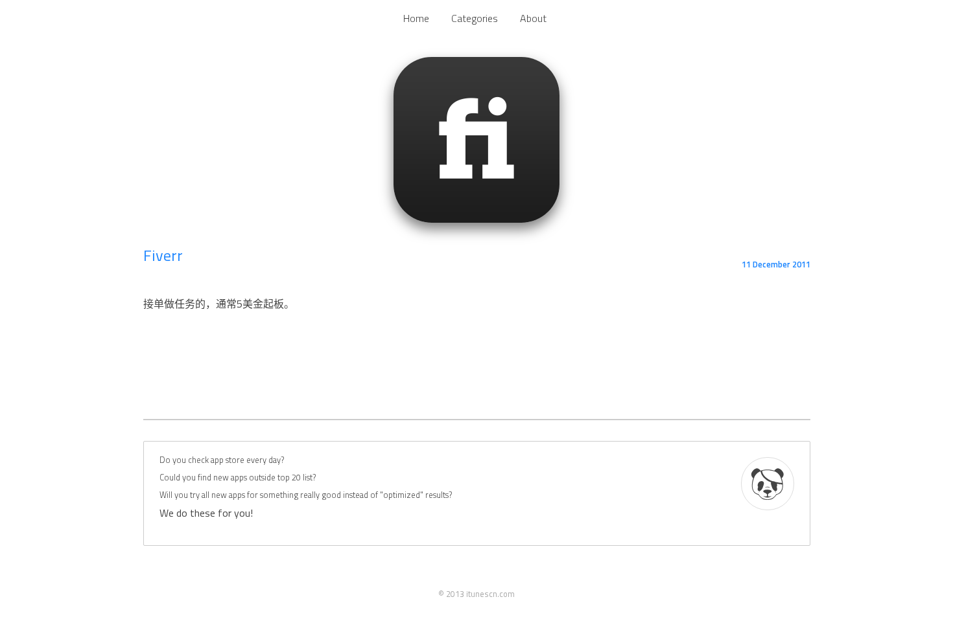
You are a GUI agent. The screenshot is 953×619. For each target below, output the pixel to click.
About (533, 18)
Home (416, 18)
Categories (474, 18)
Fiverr (163, 255)
